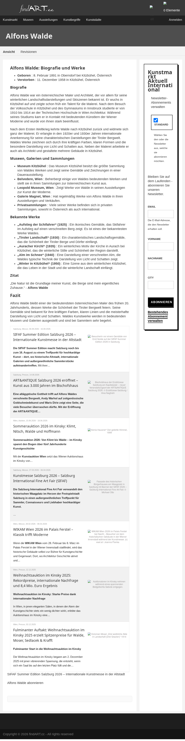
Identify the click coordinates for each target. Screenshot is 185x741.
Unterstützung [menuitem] (117, 720)
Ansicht (9, 52)
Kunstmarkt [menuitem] (10, 19)
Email (152, 206)
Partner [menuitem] (97, 720)
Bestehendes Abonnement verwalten (158, 316)
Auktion (21, 421)
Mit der (17, 456)
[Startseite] (36, 9)
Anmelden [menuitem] (175, 19)
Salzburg (17, 329)
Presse (25, 375)
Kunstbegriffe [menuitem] (71, 19)
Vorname (154, 239)
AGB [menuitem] (62, 720)
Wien (15, 421)
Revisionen (29, 52)
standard (161, 124)
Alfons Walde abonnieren (25, 683)
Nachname (155, 258)
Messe (25, 329)
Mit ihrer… (46, 357)
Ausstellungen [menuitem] (48, 19)
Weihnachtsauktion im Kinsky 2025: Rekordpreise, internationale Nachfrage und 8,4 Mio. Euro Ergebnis (45, 580)
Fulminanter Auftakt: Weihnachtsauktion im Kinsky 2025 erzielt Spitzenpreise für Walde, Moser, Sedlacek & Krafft (49, 635)
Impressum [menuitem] (79, 720)
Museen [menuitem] (28, 19)
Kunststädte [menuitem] (93, 19)
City (151, 277)
